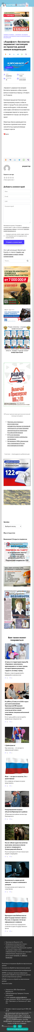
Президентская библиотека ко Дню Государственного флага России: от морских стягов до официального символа (15, 919)
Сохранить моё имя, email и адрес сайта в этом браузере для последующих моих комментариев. (17, 235)
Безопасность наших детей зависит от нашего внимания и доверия (16, 882)
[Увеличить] (28, 311)
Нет (20, 1026)
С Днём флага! (10, 745)
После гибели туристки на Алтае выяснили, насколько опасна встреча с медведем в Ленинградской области (16, 846)
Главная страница (9, 34)
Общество (9, 67)
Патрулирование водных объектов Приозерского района (16, 811)
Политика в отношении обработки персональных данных (17, 964)
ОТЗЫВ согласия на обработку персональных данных (15, 980)
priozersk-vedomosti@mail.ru (18, 997)
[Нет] (32, 1022)
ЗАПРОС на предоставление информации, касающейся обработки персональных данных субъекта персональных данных (16, 975)
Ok (15, 1026)
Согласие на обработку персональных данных (16, 968)
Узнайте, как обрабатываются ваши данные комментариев (14, 254)
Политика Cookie (7, 983)
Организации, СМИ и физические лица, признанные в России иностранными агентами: (17, 443)
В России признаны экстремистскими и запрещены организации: (17, 437)
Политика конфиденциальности (17, 1029)
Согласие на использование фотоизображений (16, 970)
